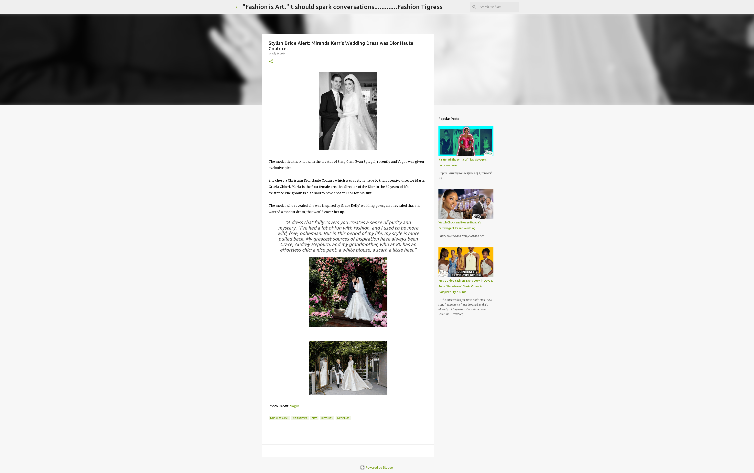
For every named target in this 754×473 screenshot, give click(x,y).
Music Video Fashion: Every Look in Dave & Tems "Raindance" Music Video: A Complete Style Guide (465, 286)
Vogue (295, 406)
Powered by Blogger (379, 467)
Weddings (343, 418)
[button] (271, 61)
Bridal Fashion (279, 418)
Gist (314, 418)
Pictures (327, 418)
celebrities (300, 418)
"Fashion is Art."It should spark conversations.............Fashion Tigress (342, 6)
